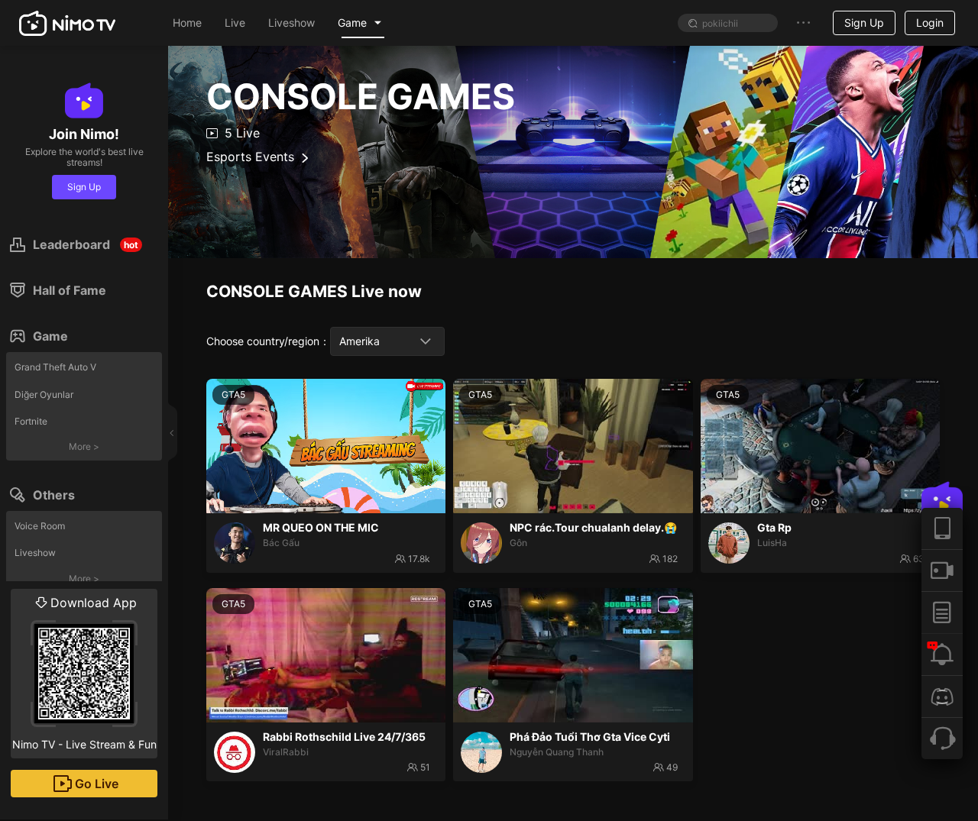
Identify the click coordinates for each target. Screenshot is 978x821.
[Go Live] (942, 570)
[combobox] (387, 341)
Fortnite (31, 421)
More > (84, 446)
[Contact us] (942, 738)
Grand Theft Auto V (55, 367)
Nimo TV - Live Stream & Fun (84, 673)
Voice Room (40, 526)
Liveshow (35, 552)
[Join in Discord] (942, 696)
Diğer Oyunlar (44, 394)
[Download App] (942, 528)
